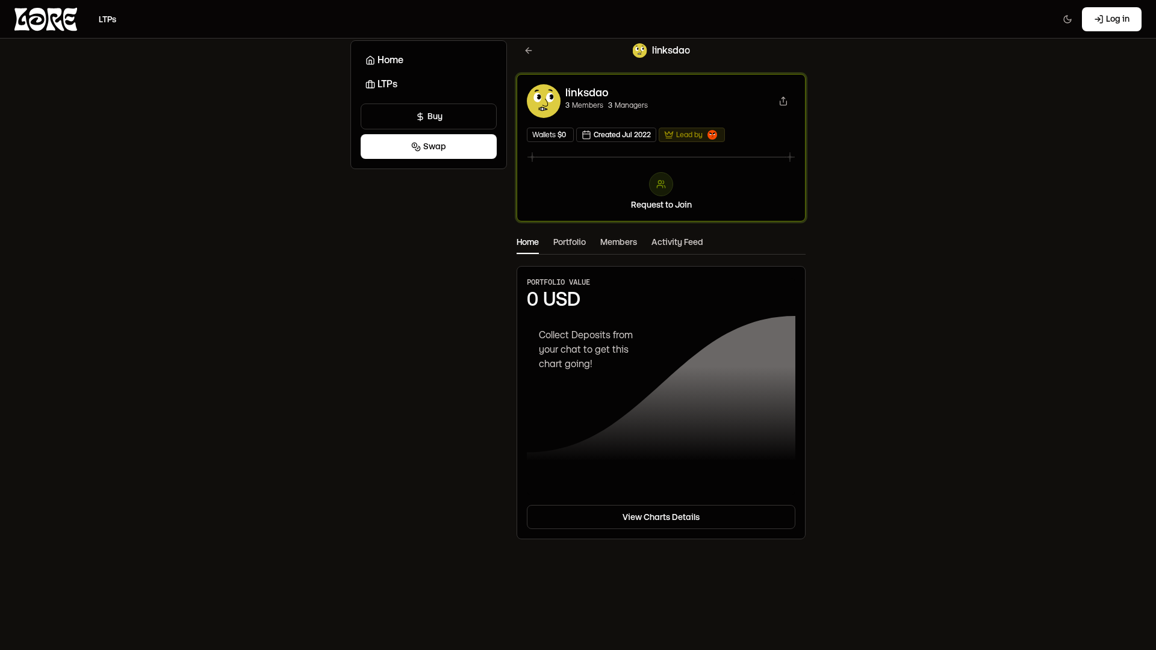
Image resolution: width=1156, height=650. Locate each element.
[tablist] (661, 243)
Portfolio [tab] (569, 242)
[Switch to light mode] (1067, 19)
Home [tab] (528, 242)
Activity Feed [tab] (677, 242)
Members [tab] (618, 242)
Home (390, 60)
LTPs (387, 84)
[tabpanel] (661, 397)
